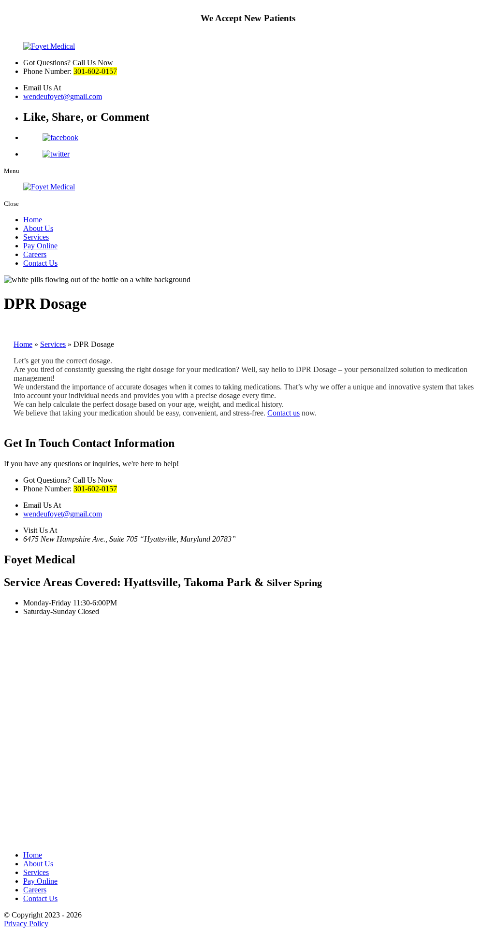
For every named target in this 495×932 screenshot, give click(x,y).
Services (36, 237)
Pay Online (40, 246)
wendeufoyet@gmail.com (62, 96)
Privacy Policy (26, 923)
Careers (34, 254)
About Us (38, 228)
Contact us (283, 413)
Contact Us (40, 263)
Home (32, 219)
